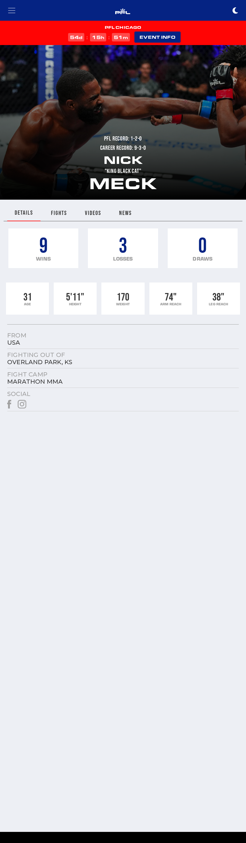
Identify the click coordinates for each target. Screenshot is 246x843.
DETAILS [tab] (24, 212)
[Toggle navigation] (12, 10)
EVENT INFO (157, 37)
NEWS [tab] (125, 213)
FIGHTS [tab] (59, 213)
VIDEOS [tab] (93, 213)
